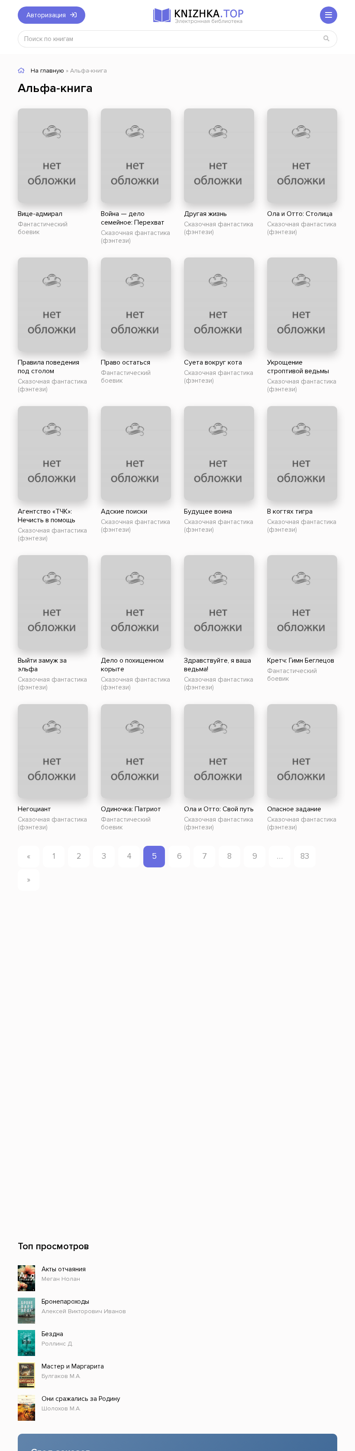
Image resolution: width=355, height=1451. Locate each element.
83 (304, 856)
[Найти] (326, 39)
